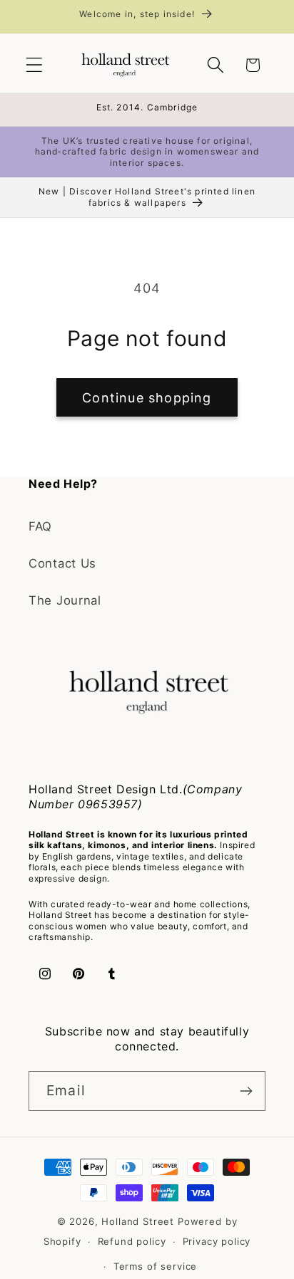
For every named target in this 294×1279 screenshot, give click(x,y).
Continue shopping (146, 397)
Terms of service (155, 1266)
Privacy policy (217, 1241)
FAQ (40, 526)
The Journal (65, 600)
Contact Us (62, 563)
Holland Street (139, 1221)
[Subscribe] (246, 1091)
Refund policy (132, 1241)
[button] (35, 65)
